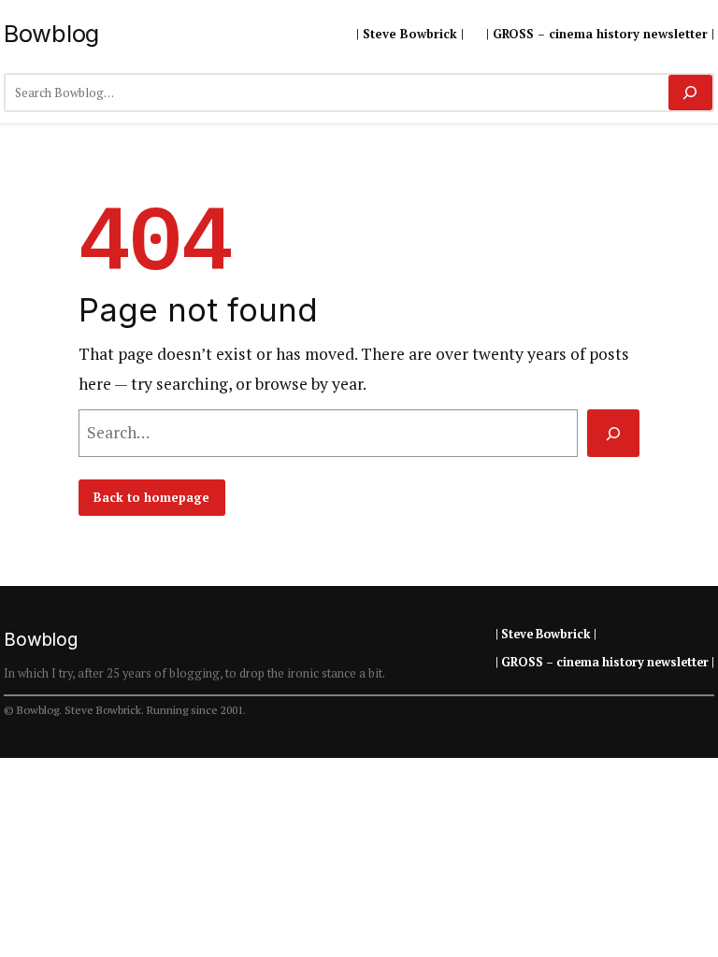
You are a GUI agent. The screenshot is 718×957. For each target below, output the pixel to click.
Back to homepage (151, 497)
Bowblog (51, 33)
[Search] (690, 92)
